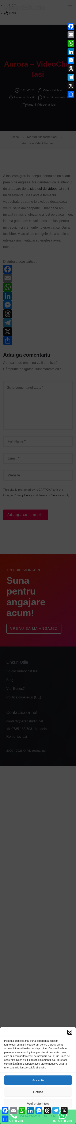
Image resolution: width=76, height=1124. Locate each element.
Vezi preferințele (38, 1103)
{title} (45, 1115)
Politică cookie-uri (30, 1115)
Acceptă (38, 1080)
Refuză (38, 1092)
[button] (70, 1032)
